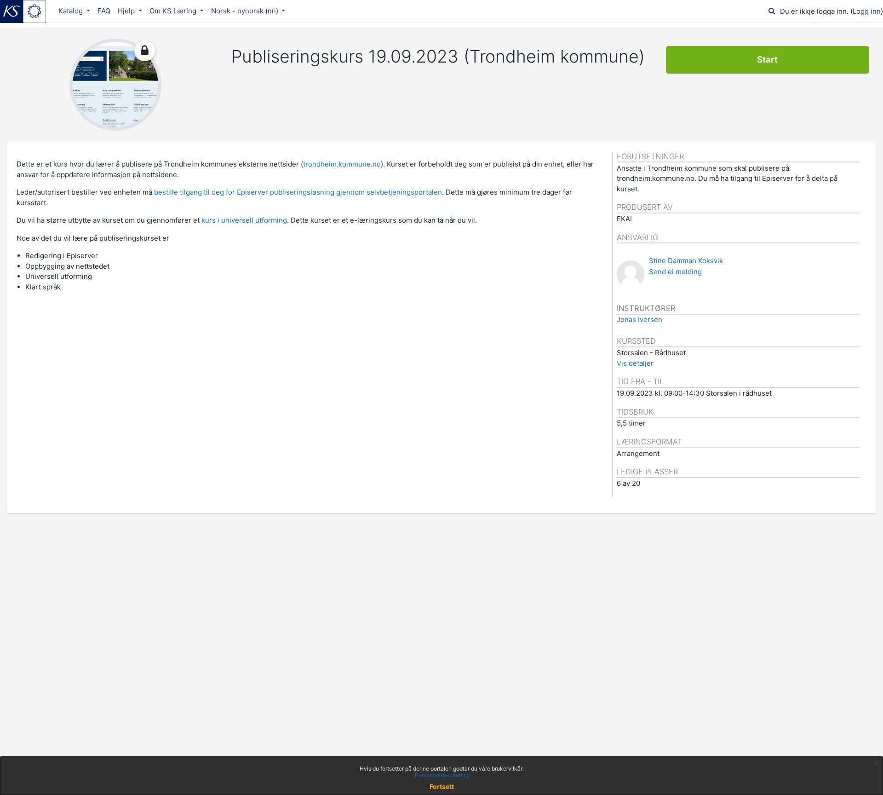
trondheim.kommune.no (342, 164)
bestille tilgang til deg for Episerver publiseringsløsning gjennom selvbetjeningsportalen (298, 192)
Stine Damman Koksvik (686, 260)
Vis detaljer (635, 363)
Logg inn (867, 11)
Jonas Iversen (639, 319)
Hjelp (127, 10)
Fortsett (442, 786)
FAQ (103, 10)
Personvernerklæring (442, 775)
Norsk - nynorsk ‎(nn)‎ (245, 10)
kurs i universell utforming (244, 220)
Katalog (71, 10)
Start (767, 59)
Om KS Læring (173, 10)
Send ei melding (675, 271)
